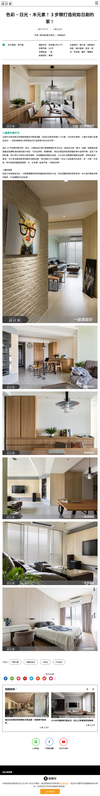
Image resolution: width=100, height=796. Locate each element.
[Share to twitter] (32, 679)
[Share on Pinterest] (25, 679)
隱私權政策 (64, 783)
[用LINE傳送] (12, 679)
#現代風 (15, 662)
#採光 (45, 662)
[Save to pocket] (19, 679)
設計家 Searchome (7, 4)
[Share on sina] (44, 679)
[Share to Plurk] (38, 679)
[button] (87, 689)
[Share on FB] (6, 679)
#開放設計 (30, 662)
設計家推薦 (7, 772)
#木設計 (59, 662)
